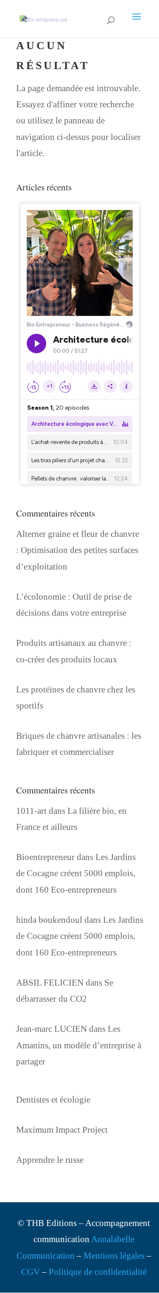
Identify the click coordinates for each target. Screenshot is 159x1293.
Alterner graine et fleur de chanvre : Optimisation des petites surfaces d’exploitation (77, 550)
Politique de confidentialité (98, 1272)
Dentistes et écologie (53, 1100)
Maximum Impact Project (62, 1130)
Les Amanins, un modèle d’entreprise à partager (78, 1045)
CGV (30, 1272)
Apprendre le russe (50, 1160)
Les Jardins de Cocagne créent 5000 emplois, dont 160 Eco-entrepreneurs (76, 873)
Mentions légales (114, 1256)
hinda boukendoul (49, 920)
